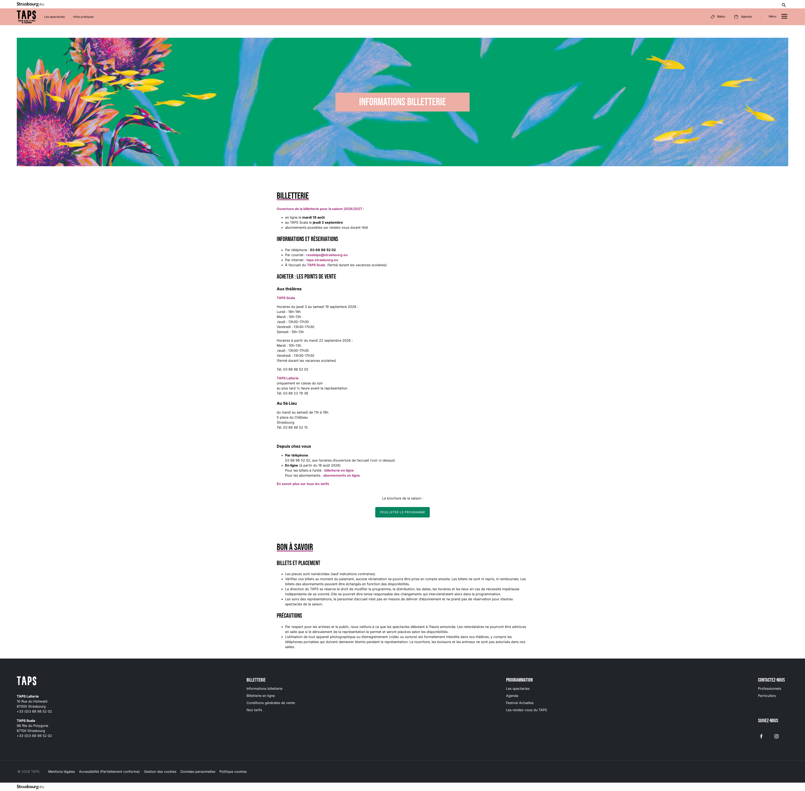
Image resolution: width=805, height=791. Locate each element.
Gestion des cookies (160, 771)
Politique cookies (233, 771)
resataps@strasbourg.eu (327, 255)
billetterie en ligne (339, 470)
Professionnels (769, 688)
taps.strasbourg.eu (322, 260)
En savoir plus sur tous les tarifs (303, 484)
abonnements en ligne (341, 475)
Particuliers (767, 696)
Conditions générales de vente (271, 703)
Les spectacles (54, 16)
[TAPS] (26, 17)
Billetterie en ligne (261, 696)
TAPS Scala (316, 265)
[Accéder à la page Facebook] (761, 736)
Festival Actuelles (520, 703)
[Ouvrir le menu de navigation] (784, 17)
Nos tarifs (254, 710)
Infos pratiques (83, 16)
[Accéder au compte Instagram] (776, 736)
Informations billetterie (264, 688)
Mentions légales (61, 771)
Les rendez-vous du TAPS (526, 710)
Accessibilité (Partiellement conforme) (109, 771)
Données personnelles (197, 771)
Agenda (512, 696)
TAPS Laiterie (288, 378)
